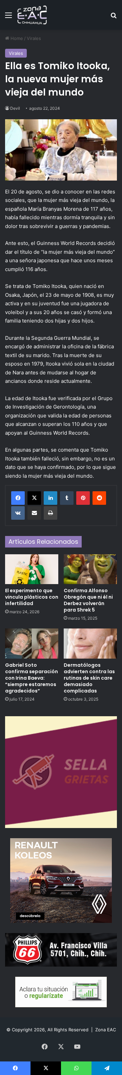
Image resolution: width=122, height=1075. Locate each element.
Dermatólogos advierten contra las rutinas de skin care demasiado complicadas (89, 678)
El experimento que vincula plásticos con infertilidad (31, 597)
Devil (15, 108)
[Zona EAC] (32, 15)
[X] (34, 498)
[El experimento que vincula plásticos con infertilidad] (31, 569)
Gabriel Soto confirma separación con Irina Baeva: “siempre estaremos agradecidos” (31, 678)
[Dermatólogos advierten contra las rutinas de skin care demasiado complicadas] (90, 643)
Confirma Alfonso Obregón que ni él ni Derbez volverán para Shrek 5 (88, 600)
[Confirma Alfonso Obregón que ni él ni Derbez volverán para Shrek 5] (90, 569)
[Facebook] (18, 498)
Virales (34, 38)
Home (16, 38)
